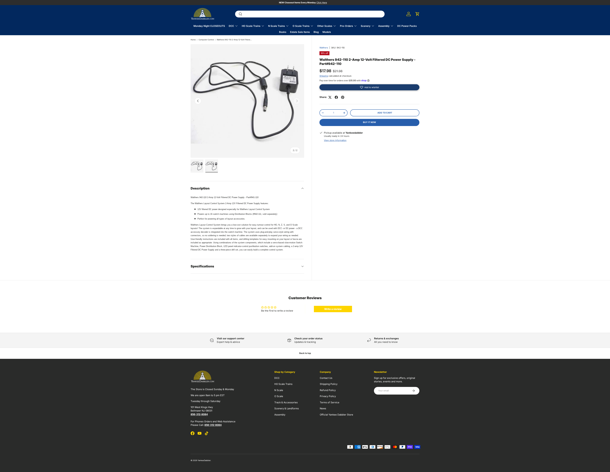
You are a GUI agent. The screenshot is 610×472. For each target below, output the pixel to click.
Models (326, 31)
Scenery (365, 25)
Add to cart (384, 112)
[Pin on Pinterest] (342, 97)
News (323, 408)
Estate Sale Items (300, 31)
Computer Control (206, 40)
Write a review (333, 309)
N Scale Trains (276, 25)
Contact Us (326, 377)
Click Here (321, 2)
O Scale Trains (301, 25)
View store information (335, 140)
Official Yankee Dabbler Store (336, 414)
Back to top (305, 353)
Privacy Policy (328, 396)
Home (193, 40)
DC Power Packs (407, 25)
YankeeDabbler (204, 460)
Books (282, 31)
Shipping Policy (328, 384)
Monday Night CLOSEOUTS (209, 25)
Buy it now (369, 122)
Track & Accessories (286, 402)
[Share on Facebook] (336, 97)
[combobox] (310, 14)
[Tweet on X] (330, 97)
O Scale (278, 396)
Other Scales (324, 25)
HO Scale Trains (251, 25)
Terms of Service (329, 402)
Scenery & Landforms (286, 408)
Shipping (323, 76)
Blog (316, 31)
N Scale (278, 390)
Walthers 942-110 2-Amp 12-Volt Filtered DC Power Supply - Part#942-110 (234, 40)
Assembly (384, 25)
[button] (417, 13)
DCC (231, 25)
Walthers (323, 47)
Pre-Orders (346, 25)
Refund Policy (328, 390)
